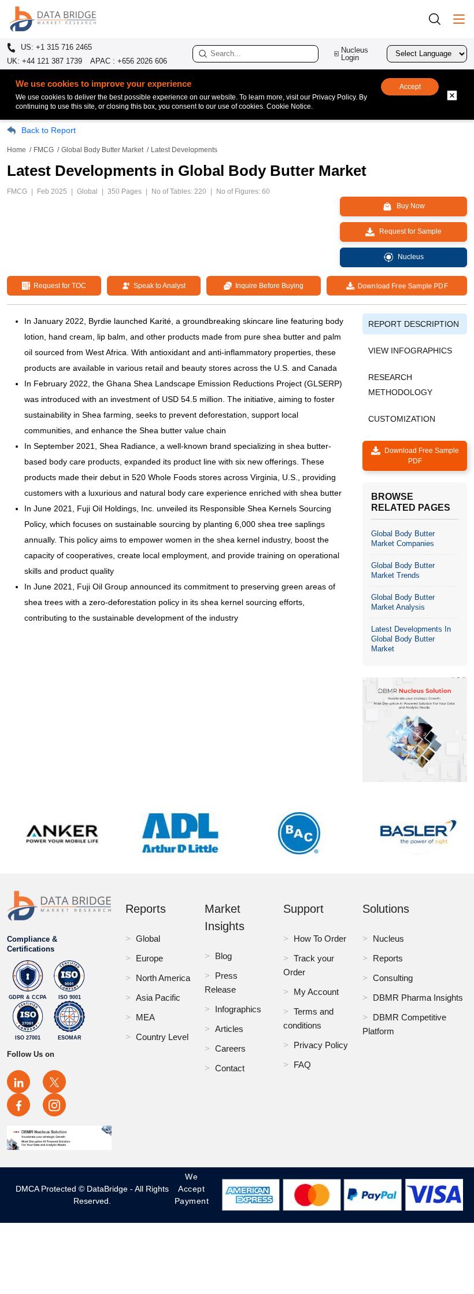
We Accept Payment (192, 1195)
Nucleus (388, 938)
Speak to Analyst (158, 286)
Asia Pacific (158, 997)
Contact (230, 1068)
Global (148, 938)
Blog (223, 956)
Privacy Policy (321, 1045)
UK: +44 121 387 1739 (44, 61)
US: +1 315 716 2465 (55, 47)
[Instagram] (54, 1104)
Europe (149, 958)
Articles (229, 1029)
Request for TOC (58, 286)
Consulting (393, 978)
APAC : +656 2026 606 (128, 61)
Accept (410, 87)
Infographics (238, 1009)
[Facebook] (18, 1104)
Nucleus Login (354, 53)
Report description (413, 324)
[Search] (438, 19)
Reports (388, 958)
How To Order (320, 938)
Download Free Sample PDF (400, 286)
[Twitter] (54, 1081)
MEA (145, 1017)
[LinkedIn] (18, 1081)
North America (163, 978)
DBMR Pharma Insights (418, 997)
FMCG (44, 150)
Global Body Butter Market (102, 150)
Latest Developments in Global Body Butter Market (411, 639)
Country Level (162, 1037)
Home (16, 150)
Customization (401, 418)
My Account (316, 992)
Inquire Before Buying (267, 286)
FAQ (302, 1065)
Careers (230, 1048)
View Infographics (410, 350)
